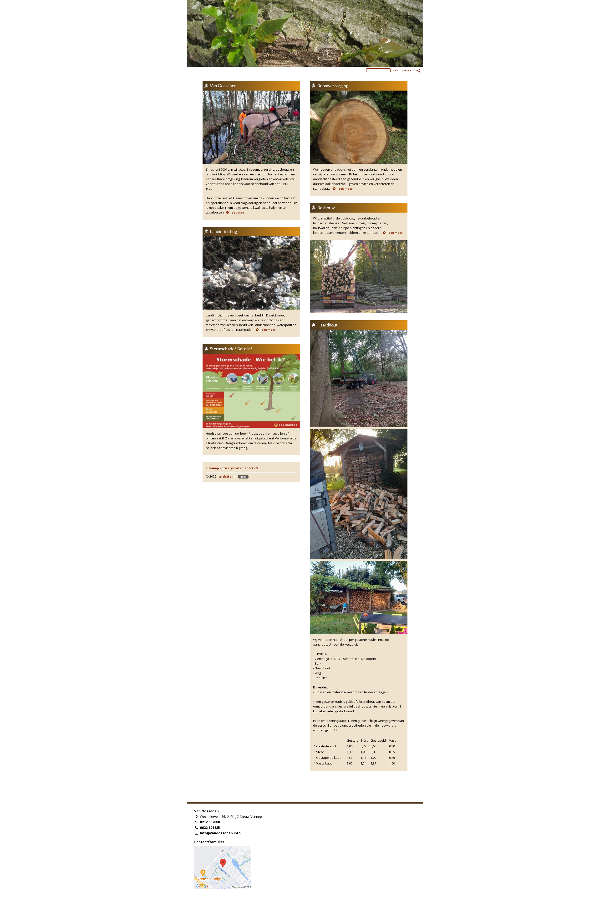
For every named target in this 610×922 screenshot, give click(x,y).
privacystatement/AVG (239, 468)
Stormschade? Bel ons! (231, 348)
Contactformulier (209, 842)
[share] (418, 70)
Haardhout (327, 324)
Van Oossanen (223, 85)
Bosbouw (326, 207)
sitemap (212, 468)
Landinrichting (223, 231)
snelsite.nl (227, 476)
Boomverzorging (332, 85)
